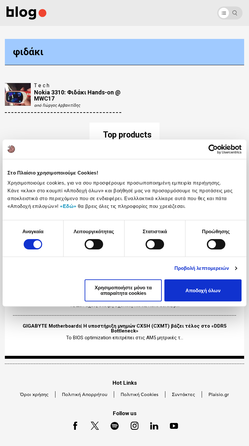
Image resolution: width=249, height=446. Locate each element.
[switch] (94, 244)
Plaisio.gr (218, 394)
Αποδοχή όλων (202, 290)
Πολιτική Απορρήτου (84, 394)
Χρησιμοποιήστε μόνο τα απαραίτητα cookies (123, 290)
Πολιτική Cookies (140, 394)
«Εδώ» (68, 206)
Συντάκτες (183, 394)
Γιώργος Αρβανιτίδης (61, 105)
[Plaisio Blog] (26, 13)
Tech (42, 85)
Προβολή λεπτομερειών (201, 268)
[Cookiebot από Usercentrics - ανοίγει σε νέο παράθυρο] (213, 149)
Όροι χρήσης (34, 394)
